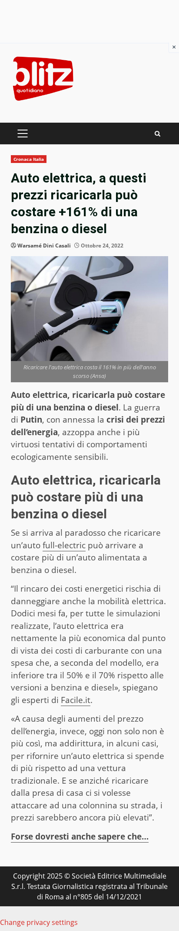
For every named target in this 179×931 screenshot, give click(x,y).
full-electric (64, 545)
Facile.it (75, 700)
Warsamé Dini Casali (44, 245)
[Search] (157, 133)
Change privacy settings (39, 922)
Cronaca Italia (28, 159)
